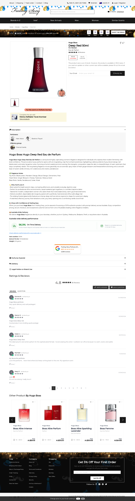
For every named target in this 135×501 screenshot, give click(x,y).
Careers (31, 487)
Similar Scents (118, 20)
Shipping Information (15, 465)
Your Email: (73, 73)
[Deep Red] (15, 103)
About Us (31, 462)
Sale (35, 20)
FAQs (10, 476)
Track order (29, 3)
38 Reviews (81, 52)
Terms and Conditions (35, 469)
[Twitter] (123, 43)
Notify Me (118, 73)
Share (12, 308)
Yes (78, 498)
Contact (39, 3)
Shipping (19, 3)
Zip (50, 462)
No (83, 498)
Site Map (51, 473)
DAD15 (19, 33)
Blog (46, 3)
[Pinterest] (102, 484)
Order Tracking (13, 473)
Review (13, 291)
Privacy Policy (33, 476)
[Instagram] (99, 484)
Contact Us (12, 480)
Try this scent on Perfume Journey (38, 110)
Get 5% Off (97, 478)
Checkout (120, 12)
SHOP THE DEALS (118, 32)
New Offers (52, 476)
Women (95, 20)
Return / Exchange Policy (16, 469)
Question (21, 291)
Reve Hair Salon (13, 483)
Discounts (51, 465)
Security (31, 480)
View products (24, 119)
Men (77, 20)
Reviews (51, 469)
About (11, 3)
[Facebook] (120, 43)
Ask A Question (118, 287)
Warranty (31, 473)
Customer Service (14, 462)
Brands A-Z (15, 20)
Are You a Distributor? (35, 483)
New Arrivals (56, 20)
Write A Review (102, 287)
